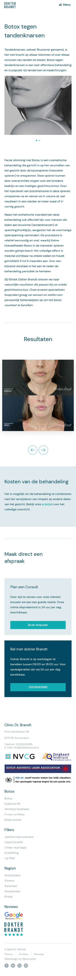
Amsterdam (12, 875)
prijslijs (46, 504)
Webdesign (11, 959)
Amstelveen (12, 891)
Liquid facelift (13, 842)
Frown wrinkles (14, 814)
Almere (9, 881)
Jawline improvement (18, 837)
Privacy (8, 954)
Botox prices (12, 820)
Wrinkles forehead (16, 809)
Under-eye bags (15, 847)
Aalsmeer (10, 886)
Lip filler (9, 858)
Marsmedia (29, 959)
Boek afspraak (38, 625)
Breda (8, 897)
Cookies (23, 954)
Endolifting (11, 853)
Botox (8, 798)
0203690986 (38, 687)
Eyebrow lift (12, 804)
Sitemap (39, 954)
